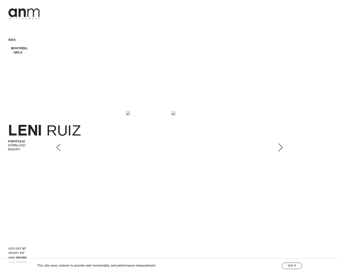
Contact (323, 9)
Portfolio (16, 141)
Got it (292, 265)
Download (17, 145)
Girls (17, 52)
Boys (17, 56)
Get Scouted (301, 9)
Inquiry (14, 149)
